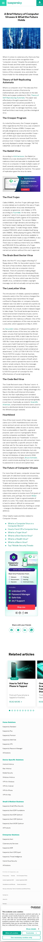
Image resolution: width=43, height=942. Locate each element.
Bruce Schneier (31, 458)
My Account (39, 4)
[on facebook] (11, 630)
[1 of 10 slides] (9, 710)
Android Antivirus (8, 764)
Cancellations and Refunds (9, 884)
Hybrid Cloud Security (10, 861)
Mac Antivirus (7, 768)
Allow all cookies (11, 933)
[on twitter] (18, 630)
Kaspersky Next (8, 839)
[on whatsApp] (31, 630)
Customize (30, 933)
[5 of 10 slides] (20, 710)
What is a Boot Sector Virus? (20, 536)
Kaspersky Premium (9, 735)
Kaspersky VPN (8, 744)
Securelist (9, 329)
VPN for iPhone (8, 790)
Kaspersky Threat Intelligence (12, 856)
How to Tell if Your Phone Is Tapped (18, 684)
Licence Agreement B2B (21, 880)
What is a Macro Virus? (17, 542)
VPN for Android (8, 786)
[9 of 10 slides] (30, 710)
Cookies (13, 875)
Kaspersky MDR (8, 848)
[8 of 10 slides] (28, 710)
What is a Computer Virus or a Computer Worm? (21, 524)
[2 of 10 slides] (12, 710)
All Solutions (6, 753)
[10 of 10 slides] (33, 710)
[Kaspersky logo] (15, 3)
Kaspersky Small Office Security (13, 806)
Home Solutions (9, 722)
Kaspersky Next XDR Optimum (12, 819)
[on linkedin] (24, 630)
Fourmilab (17, 213)
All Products (6, 828)
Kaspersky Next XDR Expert (12, 852)
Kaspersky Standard (9, 727)
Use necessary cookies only (21, 937)
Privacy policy (6, 875)
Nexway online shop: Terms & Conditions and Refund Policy (16, 888)
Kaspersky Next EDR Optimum (12, 815)
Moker (34, 496)
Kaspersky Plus (7, 731)
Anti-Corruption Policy (22, 875)
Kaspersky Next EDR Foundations (14, 810)
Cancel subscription (21, 884)
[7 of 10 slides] (25, 710)
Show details (31, 929)
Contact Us (5, 895)
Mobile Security (8, 773)
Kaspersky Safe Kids (9, 740)
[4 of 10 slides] (17, 710)
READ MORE (14, 702)
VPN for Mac (7, 795)
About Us (5, 899)
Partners (5, 903)
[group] (21, 684)
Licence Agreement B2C (8, 880)
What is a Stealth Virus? (18, 539)
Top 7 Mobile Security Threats (20, 545)
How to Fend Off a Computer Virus (23, 529)
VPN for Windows (8, 781)
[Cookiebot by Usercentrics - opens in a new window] (30, 907)
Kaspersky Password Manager (12, 748)
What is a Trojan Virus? (17, 532)
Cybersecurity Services (10, 843)
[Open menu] (3, 3)
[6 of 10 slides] (23, 710)
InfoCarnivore (18, 156)
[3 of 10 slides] (15, 710)
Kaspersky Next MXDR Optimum (13, 823)
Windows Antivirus (9, 777)
